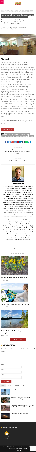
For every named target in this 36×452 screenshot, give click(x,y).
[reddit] (15, 142)
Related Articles (17, 248)
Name (2, 364)
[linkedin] (20, 142)
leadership (4, 136)
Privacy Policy (18, 448)
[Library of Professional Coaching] (18, 2)
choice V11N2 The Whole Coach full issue (14, 277)
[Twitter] (18, 450)
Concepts (7, 10)
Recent (9, 385)
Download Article (7, 130)
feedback (23, 134)
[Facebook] (15, 450)
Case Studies (16, 15)
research (31, 136)
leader (28, 134)
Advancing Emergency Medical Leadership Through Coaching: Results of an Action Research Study (18, 150)
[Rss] (21, 450)
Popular (3, 385)
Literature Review (28, 15)
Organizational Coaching (22, 136)
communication (15, 134)
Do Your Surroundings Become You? (18, 159)
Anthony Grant (5, 27)
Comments (16, 385)
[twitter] (9, 142)
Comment (3, 351)
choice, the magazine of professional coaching (15, 304)
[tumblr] (23, 142)
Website (3, 374)
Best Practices (14, 10)
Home (2, 10)
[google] (12, 142)
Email (2, 369)
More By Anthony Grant (17, 251)
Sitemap (25, 448)
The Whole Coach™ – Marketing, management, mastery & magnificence (15, 332)
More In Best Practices (17, 253)
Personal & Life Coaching (20, 17)
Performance (6, 17)
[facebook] (6, 142)
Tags (23, 385)
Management (11, 136)
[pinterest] (18, 142)
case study (7, 134)
